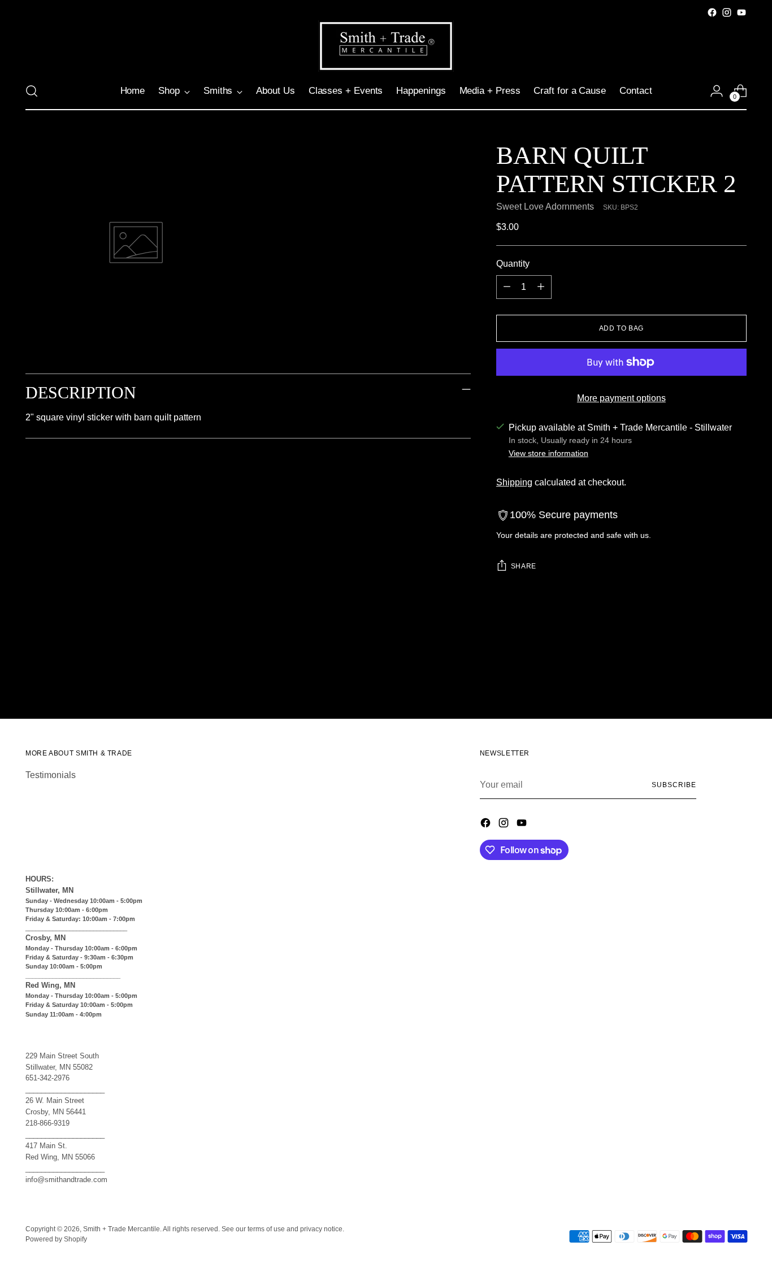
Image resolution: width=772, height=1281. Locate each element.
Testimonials (50, 775)
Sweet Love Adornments (545, 206)
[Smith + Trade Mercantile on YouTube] (741, 12)
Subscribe (674, 785)
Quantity (513, 263)
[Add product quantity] (541, 287)
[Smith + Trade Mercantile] (386, 46)
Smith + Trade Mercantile (121, 1229)
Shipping (514, 482)
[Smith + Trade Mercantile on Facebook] (712, 12)
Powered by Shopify (56, 1239)
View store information (548, 453)
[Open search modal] (31, 91)
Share (523, 566)
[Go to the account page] (716, 91)
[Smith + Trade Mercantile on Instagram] (727, 12)
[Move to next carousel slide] (737, 679)
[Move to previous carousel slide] (711, 680)
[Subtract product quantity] (507, 287)
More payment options (621, 398)
